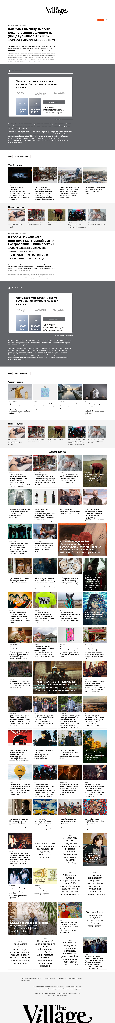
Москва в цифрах (64, 185)
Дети (74, 20)
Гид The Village (13, 401)
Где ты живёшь (13, 185)
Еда (65, 20)
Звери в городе (63, 610)
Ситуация (36, 610)
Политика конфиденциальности (31, 978)
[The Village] (57, 11)
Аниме (86, 610)
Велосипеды (63, 713)
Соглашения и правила (76, 978)
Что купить (62, 507)
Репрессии (11, 748)
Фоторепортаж (39, 679)
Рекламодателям (26, 980)
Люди (46, 20)
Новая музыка (88, 575)
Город (41, 20)
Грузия (36, 713)
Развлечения (59, 20)
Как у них (62, 401)
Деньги (11, 782)
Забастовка (37, 644)
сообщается (11, 50)
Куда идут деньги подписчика (64, 119)
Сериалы (11, 507)
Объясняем (87, 472)
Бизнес (51, 20)
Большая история (65, 539)
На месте (36, 185)
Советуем (62, 575)
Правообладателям (50, 978)
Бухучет (36, 507)
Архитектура (14, 25)
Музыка (11, 610)
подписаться (53, 102)
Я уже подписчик (17, 70)
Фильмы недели (38, 575)
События (62, 920)
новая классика (13, 541)
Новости (45, 841)
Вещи (35, 401)
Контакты (62, 978)
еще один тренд (89, 747)
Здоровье (62, 472)
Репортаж (11, 472)
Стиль (70, 20)
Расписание (37, 748)
